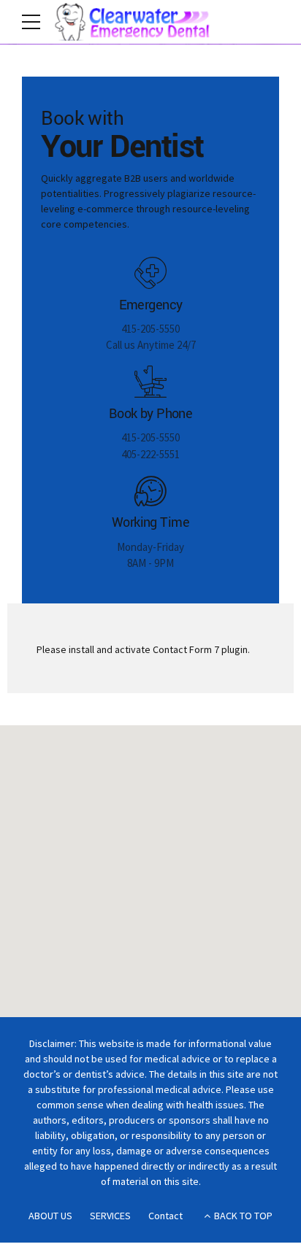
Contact (165, 1215)
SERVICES (110, 1215)
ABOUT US (50, 1215)
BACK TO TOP (243, 1215)
